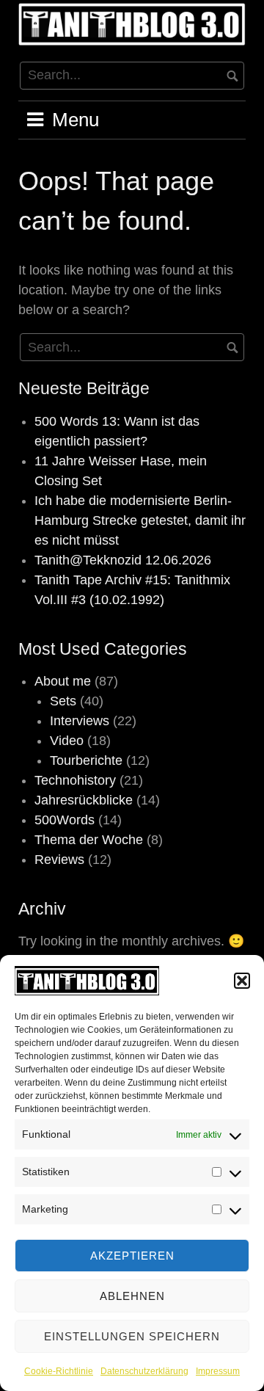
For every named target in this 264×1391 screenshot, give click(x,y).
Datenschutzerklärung (144, 1371)
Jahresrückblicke (83, 800)
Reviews (59, 859)
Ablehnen (132, 1296)
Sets (63, 701)
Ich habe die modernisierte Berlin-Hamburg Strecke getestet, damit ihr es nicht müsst (140, 520)
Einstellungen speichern (132, 1336)
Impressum (218, 1371)
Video (67, 740)
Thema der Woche (88, 839)
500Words (64, 820)
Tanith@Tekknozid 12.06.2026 (122, 560)
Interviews (79, 720)
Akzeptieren (132, 1255)
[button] (242, 980)
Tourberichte (86, 760)
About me (62, 681)
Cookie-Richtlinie (58, 1371)
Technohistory (75, 780)
